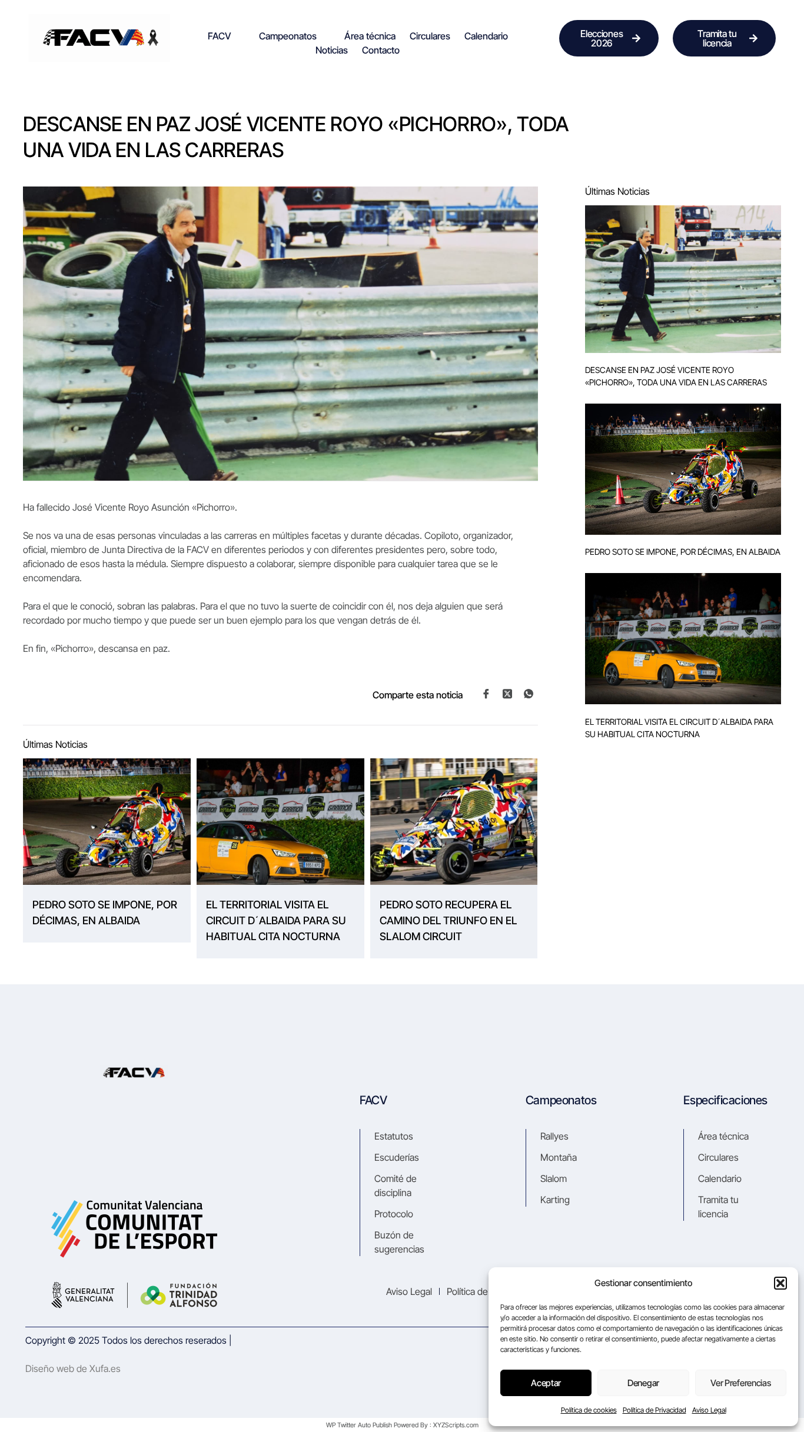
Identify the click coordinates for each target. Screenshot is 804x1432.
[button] (780, 1283)
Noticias (331, 50)
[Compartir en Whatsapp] (528, 693)
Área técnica (370, 36)
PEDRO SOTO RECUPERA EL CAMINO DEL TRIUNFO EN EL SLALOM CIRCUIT (448, 920)
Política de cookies (589, 1410)
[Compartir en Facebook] (486, 693)
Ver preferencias (740, 1382)
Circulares (430, 36)
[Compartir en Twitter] (507, 693)
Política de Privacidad (654, 1410)
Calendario (486, 36)
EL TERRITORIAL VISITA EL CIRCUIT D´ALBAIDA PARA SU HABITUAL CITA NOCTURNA (276, 920)
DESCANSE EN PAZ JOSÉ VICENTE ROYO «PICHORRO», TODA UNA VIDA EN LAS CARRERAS (676, 376)
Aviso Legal (709, 1410)
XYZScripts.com (456, 1425)
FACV (219, 36)
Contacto (381, 50)
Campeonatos (288, 36)
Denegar (643, 1382)
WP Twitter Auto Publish (359, 1425)
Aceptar (546, 1382)
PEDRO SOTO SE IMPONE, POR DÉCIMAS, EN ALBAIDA (104, 912)
